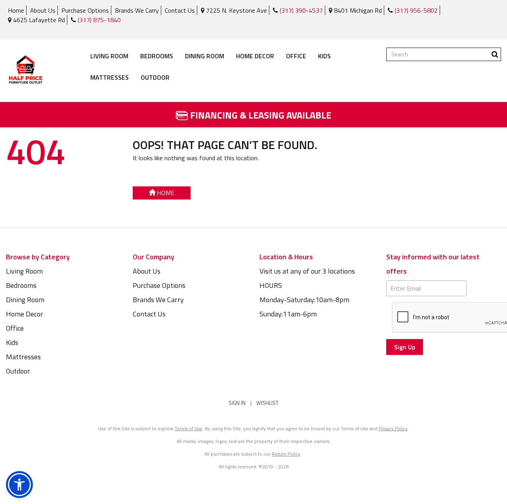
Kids (324, 56)
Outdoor (155, 77)
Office (296, 56)
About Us (42, 10)
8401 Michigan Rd (357, 10)
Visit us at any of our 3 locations (307, 271)
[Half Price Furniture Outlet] (25, 71)
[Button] (495, 54)
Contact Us (180, 10)
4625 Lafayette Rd (38, 20)
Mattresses (109, 77)
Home (16, 10)
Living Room (109, 56)
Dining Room (204, 56)
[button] (19, 484)
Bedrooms (156, 56)
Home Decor (255, 56)
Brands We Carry (137, 10)
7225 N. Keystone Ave (235, 10)
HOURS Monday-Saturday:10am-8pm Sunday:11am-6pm (304, 299)
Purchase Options (85, 10)
